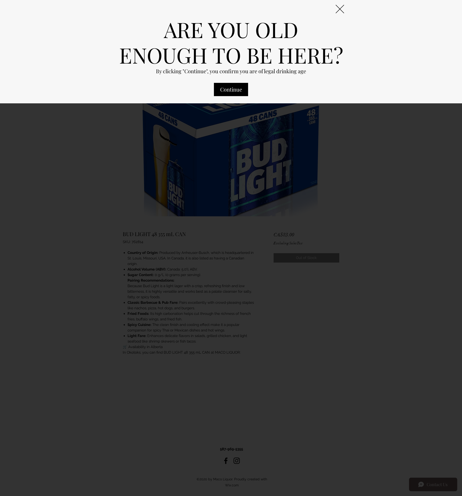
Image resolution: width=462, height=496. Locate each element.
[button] (340, 9)
